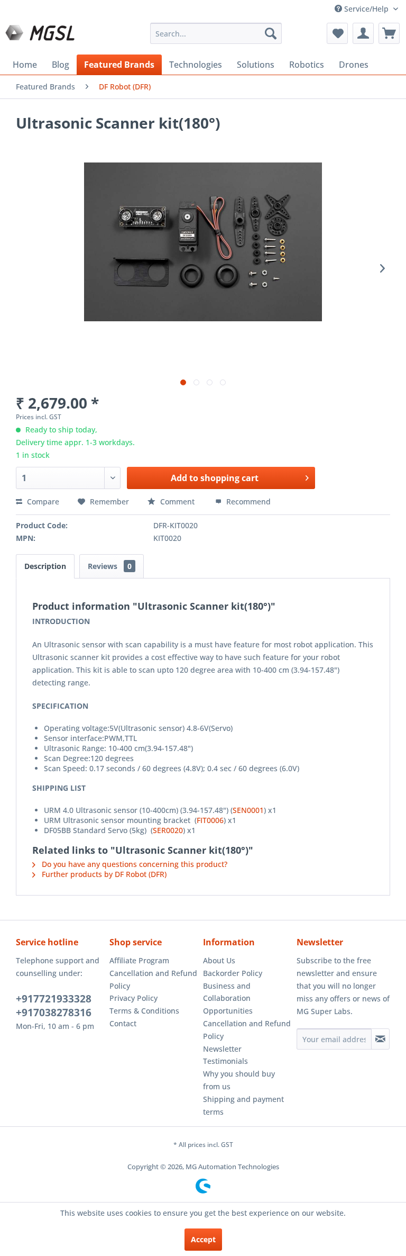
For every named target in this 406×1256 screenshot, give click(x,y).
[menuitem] (216, 33)
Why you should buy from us (239, 1080)
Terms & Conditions (144, 1011)
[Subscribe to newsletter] (380, 1039)
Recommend (247, 501)
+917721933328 (53, 999)
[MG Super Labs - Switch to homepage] (41, 36)
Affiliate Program (139, 960)
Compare (42, 501)
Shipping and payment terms (243, 1105)
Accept (203, 1239)
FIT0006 (210, 820)
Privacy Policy (133, 998)
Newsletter (222, 1049)
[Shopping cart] (389, 33)
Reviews (110, 566)
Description (45, 566)
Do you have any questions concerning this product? (133, 864)
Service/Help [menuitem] (366, 9)
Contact (122, 1023)
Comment (177, 501)
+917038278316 (53, 1012)
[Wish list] (337, 33)
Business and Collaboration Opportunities (228, 998)
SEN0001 (248, 810)
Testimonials (225, 1061)
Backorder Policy (232, 973)
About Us (219, 960)
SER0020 (168, 830)
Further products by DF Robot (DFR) (103, 874)
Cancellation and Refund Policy (153, 979)
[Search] (271, 33)
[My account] (363, 33)
